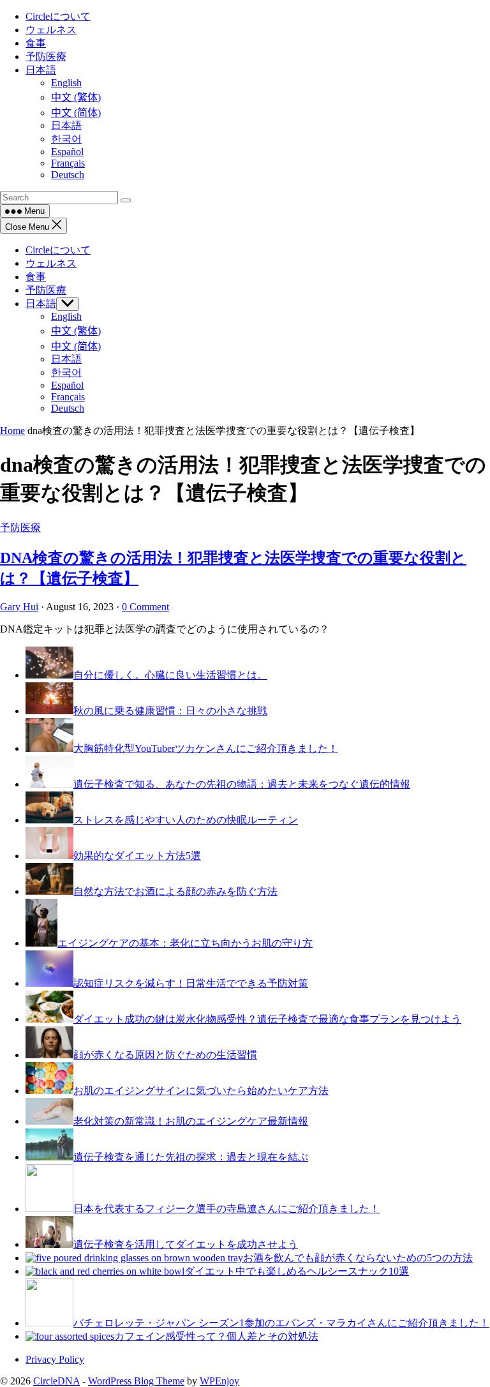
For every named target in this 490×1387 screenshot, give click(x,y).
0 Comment (145, 606)
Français (68, 396)
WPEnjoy (219, 1381)
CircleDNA (56, 1381)
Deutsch (67, 408)
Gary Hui (19, 606)
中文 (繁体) (76, 331)
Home (12, 430)
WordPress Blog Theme (136, 1381)
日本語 (41, 303)
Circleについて (58, 249)
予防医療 (46, 290)
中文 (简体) (76, 346)
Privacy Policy (55, 1359)
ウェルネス (51, 263)
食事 (36, 276)
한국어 (66, 372)
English (66, 316)
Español (67, 385)
